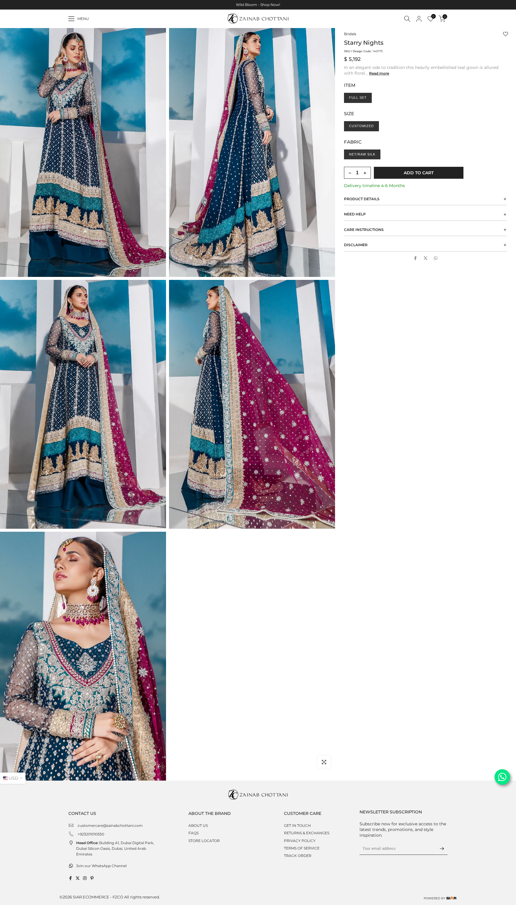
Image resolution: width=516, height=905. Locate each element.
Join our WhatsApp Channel (101, 866)
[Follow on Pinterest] (92, 878)
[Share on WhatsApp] (436, 258)
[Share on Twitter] (425, 258)
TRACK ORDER (297, 855)
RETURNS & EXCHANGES (306, 833)
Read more (379, 73)
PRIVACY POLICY (300, 840)
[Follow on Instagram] (85, 878)
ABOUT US (198, 825)
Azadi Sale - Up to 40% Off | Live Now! (258, 4)
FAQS (193, 833)
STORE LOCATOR (204, 840)
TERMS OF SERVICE (302, 848)
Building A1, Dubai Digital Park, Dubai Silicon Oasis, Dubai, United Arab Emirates (115, 848)
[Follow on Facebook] (70, 878)
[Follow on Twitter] (78, 878)
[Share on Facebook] (415, 258)
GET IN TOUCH (297, 825)
